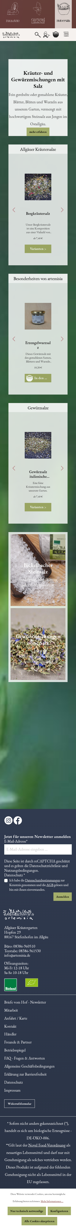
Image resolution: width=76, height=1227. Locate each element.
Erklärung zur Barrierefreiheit (25, 1074)
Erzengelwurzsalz (38, 345)
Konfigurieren (59, 1211)
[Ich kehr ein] (12, 14)
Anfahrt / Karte (15, 1018)
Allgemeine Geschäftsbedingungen (29, 1066)
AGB (49, 885)
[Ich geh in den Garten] (38, 14)
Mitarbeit (11, 1010)
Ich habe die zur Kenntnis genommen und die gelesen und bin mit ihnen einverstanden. (38, 885)
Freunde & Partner (18, 1042)
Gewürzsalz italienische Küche (38, 474)
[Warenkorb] (55, 34)
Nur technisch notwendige (26, 1211)
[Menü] (66, 34)
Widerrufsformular (19, 1104)
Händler (10, 1034)
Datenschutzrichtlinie (45, 865)
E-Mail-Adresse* (15, 841)
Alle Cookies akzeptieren (39, 1221)
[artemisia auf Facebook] (18, 822)
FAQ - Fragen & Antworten (24, 1058)
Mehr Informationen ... (52, 1201)
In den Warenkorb (42, 378)
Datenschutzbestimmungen (42, 880)
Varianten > (38, 248)
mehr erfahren (38, 132)
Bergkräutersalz (38, 213)
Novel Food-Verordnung (46, 1145)
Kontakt (10, 1026)
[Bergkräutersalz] (38, 187)
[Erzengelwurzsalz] (38, 316)
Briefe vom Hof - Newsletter (25, 1002)
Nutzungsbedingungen (21, 870)
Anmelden (62, 897)
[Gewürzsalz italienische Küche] (38, 445)
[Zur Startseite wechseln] (12, 35)
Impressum (12, 1090)
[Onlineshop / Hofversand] (63, 14)
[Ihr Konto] (46, 34)
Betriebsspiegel (15, 1050)
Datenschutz (13, 1082)
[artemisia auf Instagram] (9, 822)
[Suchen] (38, 34)
